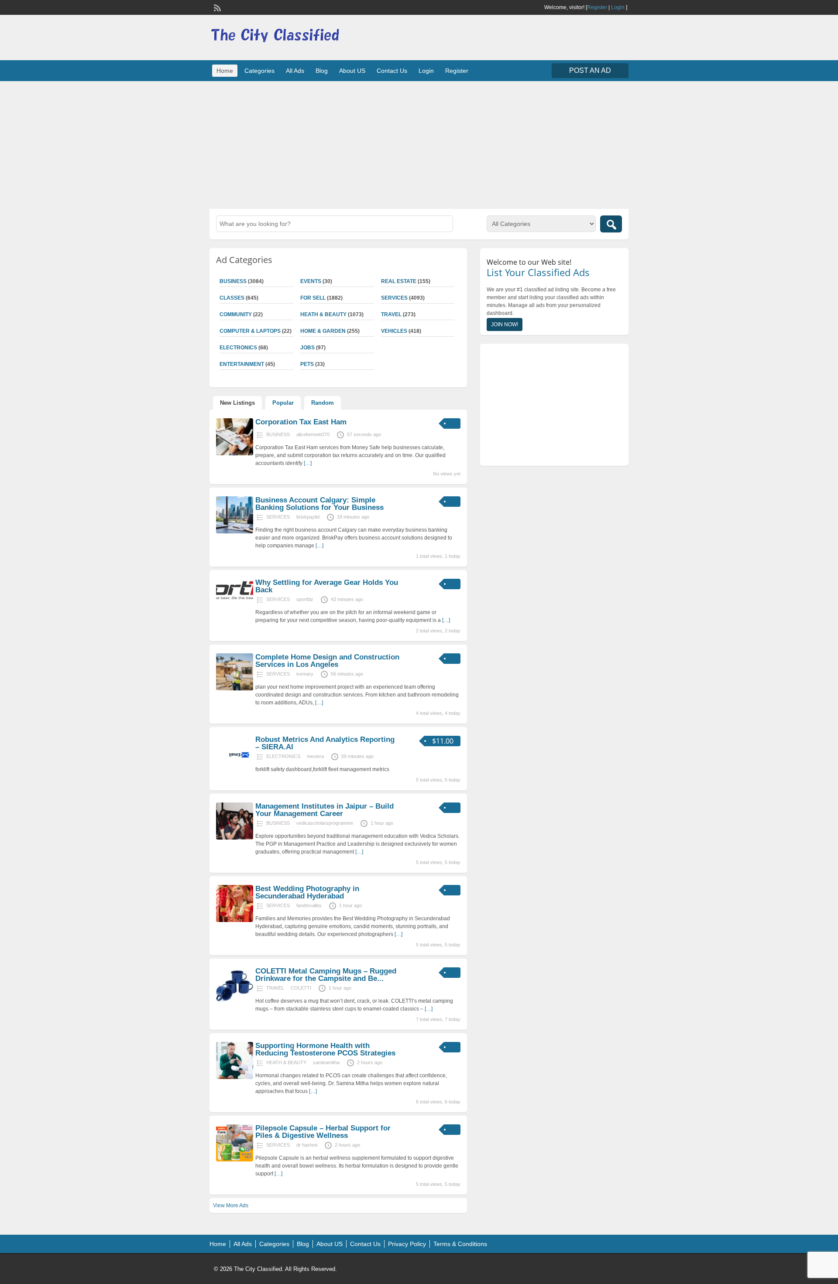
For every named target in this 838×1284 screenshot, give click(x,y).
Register (597, 7)
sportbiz (304, 599)
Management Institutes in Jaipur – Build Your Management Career (324, 810)
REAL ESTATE (398, 281)
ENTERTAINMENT (242, 364)
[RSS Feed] (216, 6)
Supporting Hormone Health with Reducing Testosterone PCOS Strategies (325, 1049)
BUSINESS (233, 281)
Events (310, 281)
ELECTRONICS (238, 348)
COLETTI (301, 987)
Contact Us (392, 70)
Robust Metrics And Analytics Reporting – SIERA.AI (325, 743)
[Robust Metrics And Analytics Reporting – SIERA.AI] (234, 771)
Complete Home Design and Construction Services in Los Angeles (327, 661)
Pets (307, 364)
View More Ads (230, 1205)
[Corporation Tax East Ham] (234, 454)
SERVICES (394, 298)
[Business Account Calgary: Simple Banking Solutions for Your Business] (234, 532)
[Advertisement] (419, 144)
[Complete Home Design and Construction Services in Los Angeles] (234, 689)
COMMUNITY (236, 314)
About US (352, 70)
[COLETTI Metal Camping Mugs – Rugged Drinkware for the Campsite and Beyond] (234, 1003)
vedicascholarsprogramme (324, 823)
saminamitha (326, 1062)
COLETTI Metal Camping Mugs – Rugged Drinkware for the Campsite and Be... (325, 975)
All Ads (295, 70)
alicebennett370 (313, 434)
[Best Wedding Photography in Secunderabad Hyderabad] (234, 920)
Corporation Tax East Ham (301, 422)
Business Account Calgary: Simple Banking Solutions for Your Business (319, 504)
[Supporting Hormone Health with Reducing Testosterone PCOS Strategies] (234, 1077)
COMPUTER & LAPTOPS (250, 331)
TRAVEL (391, 314)
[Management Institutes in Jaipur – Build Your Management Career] (234, 838)
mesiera (315, 756)
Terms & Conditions (460, 1243)
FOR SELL (313, 298)
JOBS (307, 348)
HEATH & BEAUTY (323, 314)
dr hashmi (306, 1144)
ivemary (304, 673)
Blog (322, 70)
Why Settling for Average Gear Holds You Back (326, 586)
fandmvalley (309, 905)
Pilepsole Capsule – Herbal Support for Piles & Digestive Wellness (323, 1132)
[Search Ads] (611, 223)
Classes (232, 298)
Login (618, 7)
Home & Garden (323, 331)
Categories (259, 70)
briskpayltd (307, 516)
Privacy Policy (407, 1243)
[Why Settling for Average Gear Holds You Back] (234, 600)
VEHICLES (394, 331)
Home (224, 70)
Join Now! (504, 324)
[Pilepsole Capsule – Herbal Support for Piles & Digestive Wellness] (234, 1160)
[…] (308, 463)
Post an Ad (590, 70)
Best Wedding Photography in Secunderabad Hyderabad (307, 892)
